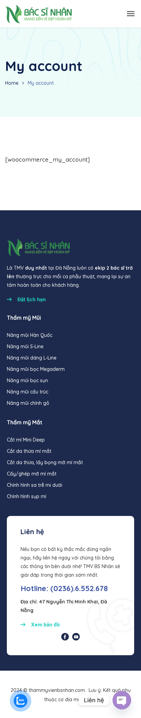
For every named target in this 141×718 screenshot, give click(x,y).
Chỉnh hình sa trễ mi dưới (34, 485)
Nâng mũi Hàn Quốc (29, 335)
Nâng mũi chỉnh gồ (28, 403)
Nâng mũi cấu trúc (27, 392)
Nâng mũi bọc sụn (27, 380)
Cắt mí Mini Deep (26, 440)
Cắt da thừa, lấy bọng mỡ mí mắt (45, 462)
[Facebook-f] (65, 636)
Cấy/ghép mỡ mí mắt (31, 474)
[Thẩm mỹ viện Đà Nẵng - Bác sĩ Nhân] (38, 13)
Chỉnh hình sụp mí (26, 496)
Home (11, 83)
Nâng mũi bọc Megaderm (36, 369)
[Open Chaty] (122, 700)
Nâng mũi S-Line (25, 346)
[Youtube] (76, 636)
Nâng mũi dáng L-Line (31, 358)
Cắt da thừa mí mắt (29, 451)
